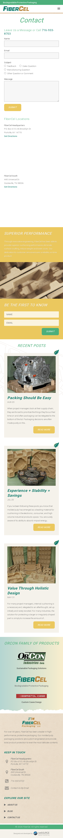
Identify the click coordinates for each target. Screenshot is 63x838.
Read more (44, 429)
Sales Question (29, 66)
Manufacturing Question (18, 69)
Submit (12, 107)
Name (7, 38)
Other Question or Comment (20, 73)
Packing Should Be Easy (29, 398)
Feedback (11, 66)
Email (6, 50)
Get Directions (10, 136)
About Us (12, 805)
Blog (10, 811)
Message (8, 79)
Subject (7, 62)
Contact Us (13, 817)
